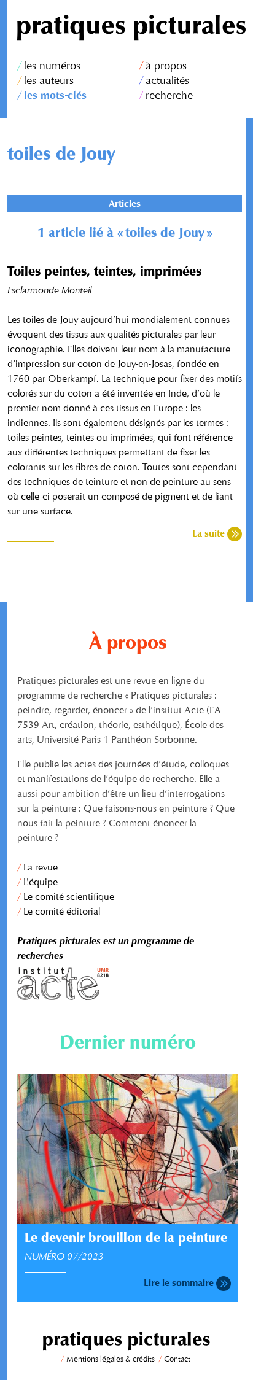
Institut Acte (127, 983)
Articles (125, 204)
